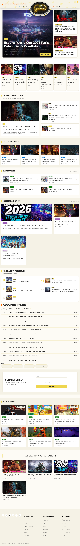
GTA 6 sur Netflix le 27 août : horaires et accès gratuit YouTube (27, 351)
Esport (26, 532)
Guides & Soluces (28, 526)
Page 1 (3, 363)
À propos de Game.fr (67, 520)
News (4, 308)
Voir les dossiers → (73, 201)
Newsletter (65, 526)
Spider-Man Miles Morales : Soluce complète (21, 338)
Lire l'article (45, 54)
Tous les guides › (29, 366)
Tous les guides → (74, 171)
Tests (10, 308)
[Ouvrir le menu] (2, 4)
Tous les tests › (18, 366)
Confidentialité (66, 532)
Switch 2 (45, 532)
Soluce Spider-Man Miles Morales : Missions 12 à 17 (23, 355)
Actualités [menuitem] (23, 6)
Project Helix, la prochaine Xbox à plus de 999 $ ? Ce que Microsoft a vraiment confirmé (34, 334)
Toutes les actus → (74, 62)
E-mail (37, 376)
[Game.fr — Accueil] (40, 8)
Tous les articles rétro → (72, 402)
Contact (64, 523)
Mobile (44, 535)
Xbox (44, 526)
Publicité (64, 535)
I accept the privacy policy (44, 382)
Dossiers (18, 308)
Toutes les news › (7, 366)
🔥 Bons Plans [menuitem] (57, 6)
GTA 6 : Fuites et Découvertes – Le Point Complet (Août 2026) (26, 312)
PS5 (44, 523)
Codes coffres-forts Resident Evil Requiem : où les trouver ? (26, 347)
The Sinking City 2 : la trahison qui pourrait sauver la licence (26, 316)
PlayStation (46, 520)
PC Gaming (27, 535)
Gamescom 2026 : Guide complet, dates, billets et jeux (24, 321)
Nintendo (45, 529)
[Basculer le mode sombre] (77, 2)
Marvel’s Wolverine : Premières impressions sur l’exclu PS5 (25, 342)
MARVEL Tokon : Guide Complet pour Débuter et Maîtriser (25, 329)
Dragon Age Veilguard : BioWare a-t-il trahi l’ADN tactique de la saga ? (29, 325)
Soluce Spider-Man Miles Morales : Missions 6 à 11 (23, 360)
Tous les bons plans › (41, 366)
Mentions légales (66, 529)
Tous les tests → (74, 142)
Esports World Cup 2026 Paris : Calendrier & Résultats (27, 44)
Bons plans (26, 308)
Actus (25, 520)
